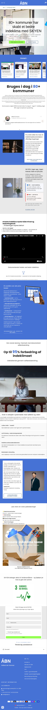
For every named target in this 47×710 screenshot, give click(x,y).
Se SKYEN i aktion (30, 209)
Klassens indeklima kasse (23, 567)
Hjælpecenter (27, 667)
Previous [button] (4, 121)
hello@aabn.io (6, 694)
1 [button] (19, 129)
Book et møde (32, 42)
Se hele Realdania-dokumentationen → (12, 495)
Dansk (29, 705)
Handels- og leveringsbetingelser (32, 674)
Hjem (4, 7)
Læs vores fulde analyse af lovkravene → (34, 160)
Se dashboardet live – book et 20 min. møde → (13, 332)
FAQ (25, 669)
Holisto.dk (30, 707)
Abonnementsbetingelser (30, 678)
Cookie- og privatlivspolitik (30, 671)
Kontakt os (27, 662)
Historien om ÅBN (28, 664)
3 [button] (21, 129)
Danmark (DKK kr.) (21, 705)
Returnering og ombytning (30, 676)
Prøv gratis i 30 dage (17, 42)
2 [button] (20, 129)
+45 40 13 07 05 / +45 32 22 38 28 (10, 692)
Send (23, 637)
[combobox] (7, 622)
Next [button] (42, 121)
